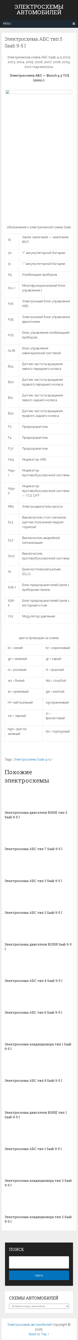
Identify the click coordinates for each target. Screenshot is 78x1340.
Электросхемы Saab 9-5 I (32, 759)
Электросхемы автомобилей (39, 9)
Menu (7, 23)
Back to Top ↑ (39, 1334)
